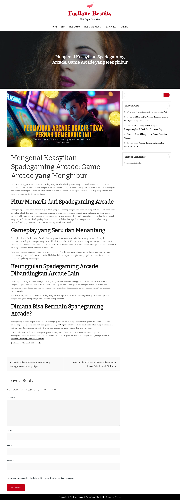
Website (10, 460)
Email (10, 445)
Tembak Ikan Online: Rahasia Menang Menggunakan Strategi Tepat (30, 364)
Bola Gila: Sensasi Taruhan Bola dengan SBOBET (147, 111)
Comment (11, 397)
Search (166, 95)
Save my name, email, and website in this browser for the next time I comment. (42, 478)
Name (10, 430)
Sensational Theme (113, 497)
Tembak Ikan (111, 27)
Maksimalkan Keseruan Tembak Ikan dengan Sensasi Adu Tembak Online (94, 364)
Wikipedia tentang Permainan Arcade (27, 338)
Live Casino (75, 27)
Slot (63, 27)
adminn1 (16, 343)
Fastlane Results (90, 13)
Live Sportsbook (92, 27)
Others (124, 27)
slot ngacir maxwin (66, 324)
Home (54, 27)
